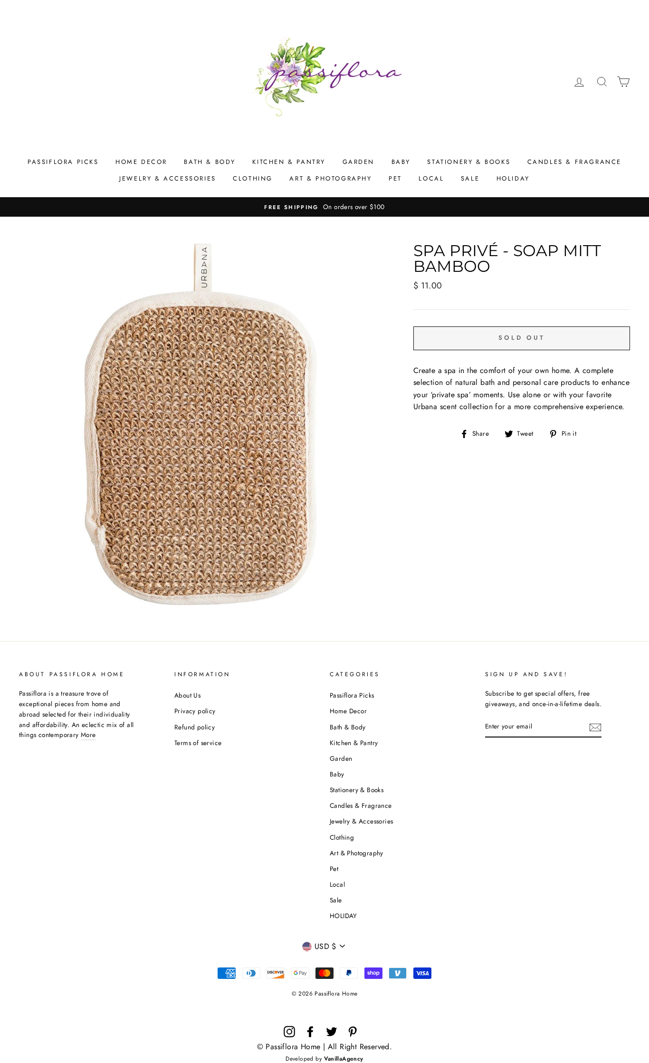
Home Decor (141, 161)
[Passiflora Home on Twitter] (331, 1031)
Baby (400, 161)
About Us (187, 695)
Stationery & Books (468, 161)
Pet (395, 178)
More (88, 734)
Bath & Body (210, 161)
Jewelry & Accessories (167, 178)
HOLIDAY (513, 178)
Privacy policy (195, 711)
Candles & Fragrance (574, 161)
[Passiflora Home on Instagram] (289, 1031)
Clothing (253, 178)
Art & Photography (330, 178)
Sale (470, 178)
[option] (324, 207)
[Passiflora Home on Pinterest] (352, 1031)
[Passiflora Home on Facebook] (310, 1031)
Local (431, 178)
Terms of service (197, 742)
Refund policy (194, 727)
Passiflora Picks (63, 161)
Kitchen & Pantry (288, 161)
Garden (359, 161)
